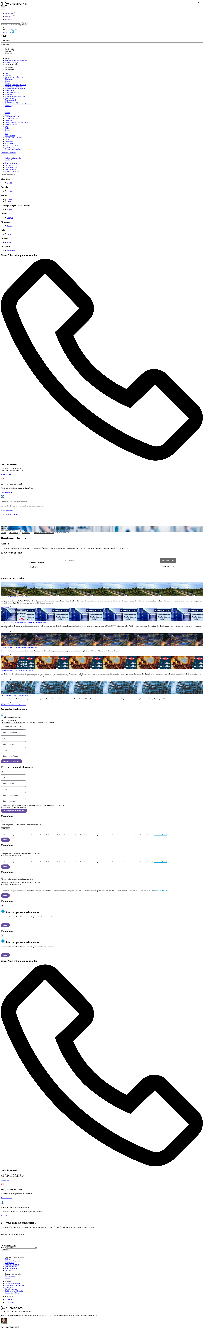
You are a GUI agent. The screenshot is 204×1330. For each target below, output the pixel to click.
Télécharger (5, 828)
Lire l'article (5, 607)
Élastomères (9, 79)
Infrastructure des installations (15, 88)
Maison (3, 533)
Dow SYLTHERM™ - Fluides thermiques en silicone (19, 647)
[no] (2, 807)
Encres (7, 81)
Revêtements (9, 98)
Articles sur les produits (13, 1261)
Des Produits (9, 13)
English (9, 183)
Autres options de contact (9, 514)
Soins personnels (10, 100)
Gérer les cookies (11, 1289)
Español (9, 201)
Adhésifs (8, 73)
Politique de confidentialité (14, 1291)
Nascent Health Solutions (13, 138)
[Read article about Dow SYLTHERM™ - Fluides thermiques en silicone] (102, 639)
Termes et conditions (12, 1293)
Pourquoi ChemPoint (12, 1265)
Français (10, 218)
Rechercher (168, 560)
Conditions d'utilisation (13, 1283)
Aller (23, 531)
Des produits (13, 533)
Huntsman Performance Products (16, 132)
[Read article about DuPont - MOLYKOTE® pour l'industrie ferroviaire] (102, 589)
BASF (7, 115)
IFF (6, 134)
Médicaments (9, 90)
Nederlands (11, 251)
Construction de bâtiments (14, 77)
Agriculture (9, 75)
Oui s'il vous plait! (20, 807)
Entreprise (8, 19)
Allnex (7, 113)
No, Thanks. (5, 1327)
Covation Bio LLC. (11, 124)
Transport (8, 106)
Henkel (7, 130)
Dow (6, 126)
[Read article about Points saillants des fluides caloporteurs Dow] (102, 687)
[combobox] (112, 560)
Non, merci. (7, 807)
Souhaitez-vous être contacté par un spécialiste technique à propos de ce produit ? (32, 805)
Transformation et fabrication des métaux (18, 104)
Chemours (8, 120)
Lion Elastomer (10, 136)
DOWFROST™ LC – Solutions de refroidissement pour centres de (23, 622)
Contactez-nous (10, 1276)
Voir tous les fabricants (8, 153)
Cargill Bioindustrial (12, 116)
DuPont (7, 128)
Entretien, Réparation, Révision (15, 85)
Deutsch (10, 226)
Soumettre (5, 1250)
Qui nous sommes (11, 1266)
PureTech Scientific (11, 145)
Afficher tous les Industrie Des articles (13, 705)
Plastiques (8, 94)
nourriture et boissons (12, 92)
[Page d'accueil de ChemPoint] (3, 5)
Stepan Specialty (10, 147)
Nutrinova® (9, 141)
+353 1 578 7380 (11, 29)
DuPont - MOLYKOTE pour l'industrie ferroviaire (18, 597)
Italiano (9, 234)
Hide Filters (33, 567)
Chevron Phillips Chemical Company (17, 122)
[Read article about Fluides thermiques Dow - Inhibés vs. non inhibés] (102, 662)
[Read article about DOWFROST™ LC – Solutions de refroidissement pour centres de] (102, 614)
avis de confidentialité (160, 835)
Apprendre (9, 16)
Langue (3, 1245)
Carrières (8, 1270)
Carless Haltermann (11, 118)
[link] (9, 1299)
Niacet (7, 139)
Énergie (7, 83)
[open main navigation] (3, 8)
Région (3, 1247)
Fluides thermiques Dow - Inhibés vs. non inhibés (17, 670)
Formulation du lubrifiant (13, 87)
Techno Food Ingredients (13, 149)
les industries (26, 533)
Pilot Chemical (10, 143)
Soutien (7, 1278)
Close (5, 839)
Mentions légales (10, 1287)
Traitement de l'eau (11, 102)
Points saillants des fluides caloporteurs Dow (16, 695)
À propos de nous (11, 1268)
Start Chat (14, 1327)
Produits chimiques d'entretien (15, 96)
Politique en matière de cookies (15, 1285)
